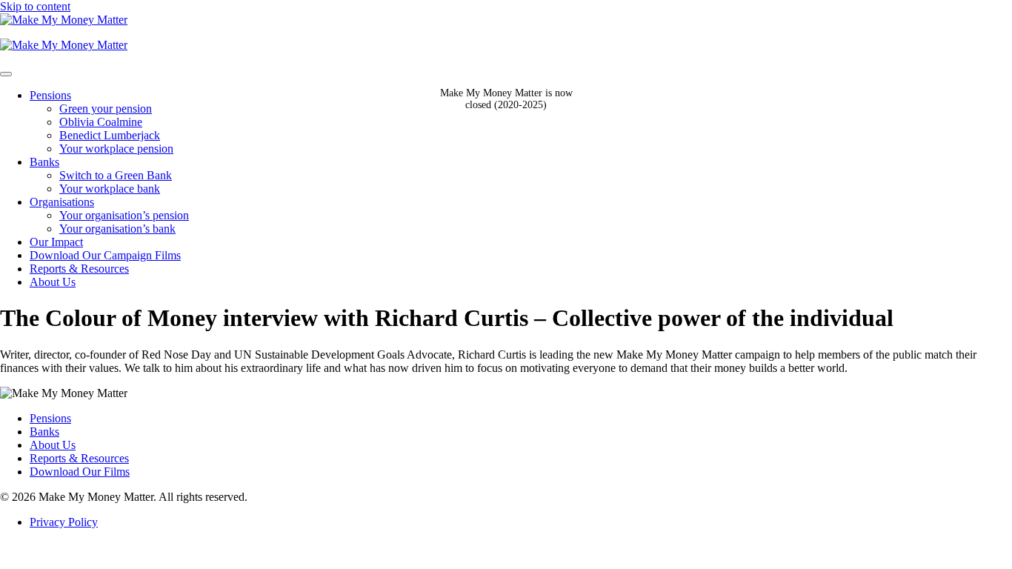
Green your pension (105, 108)
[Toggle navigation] (6, 74)
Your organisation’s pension (124, 215)
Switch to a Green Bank (115, 175)
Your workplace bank (109, 188)
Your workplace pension (116, 148)
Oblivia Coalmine (100, 122)
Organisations (62, 202)
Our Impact (56, 242)
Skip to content (35, 6)
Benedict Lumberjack (109, 135)
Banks (44, 162)
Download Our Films (80, 471)
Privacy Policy (64, 522)
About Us (53, 282)
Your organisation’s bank (117, 228)
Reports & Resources (79, 268)
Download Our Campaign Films (105, 255)
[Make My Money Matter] (506, 32)
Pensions (50, 95)
